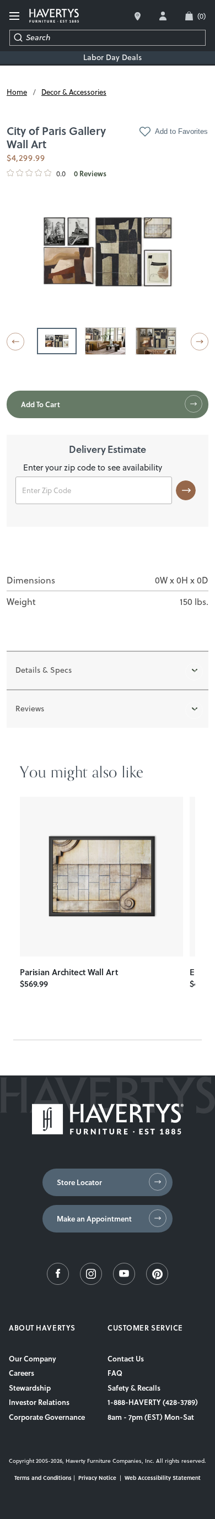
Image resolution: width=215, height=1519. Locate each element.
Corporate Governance (47, 1417)
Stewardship (30, 1388)
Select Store (137, 16)
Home (17, 92)
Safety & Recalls (134, 1388)
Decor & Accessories (73, 92)
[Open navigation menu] (14, 16)
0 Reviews (90, 173)
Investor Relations (39, 1402)
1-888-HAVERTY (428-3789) (153, 1402)
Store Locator (79, 1182)
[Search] (17, 38)
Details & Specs (43, 669)
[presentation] (101, 876)
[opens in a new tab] (58, 1282)
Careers (21, 1373)
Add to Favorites (181, 131)
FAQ (115, 1373)
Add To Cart (40, 404)
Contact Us (126, 1359)
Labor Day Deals (112, 57)
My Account (163, 16)
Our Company (32, 1359)
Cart (201, 16)
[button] (15, 341)
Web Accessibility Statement (163, 1478)
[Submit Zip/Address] (186, 490)
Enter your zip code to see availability (92, 468)
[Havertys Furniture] (108, 1132)
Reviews (29, 708)
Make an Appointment (94, 1219)
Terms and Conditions (43, 1478)
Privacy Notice (97, 1478)
